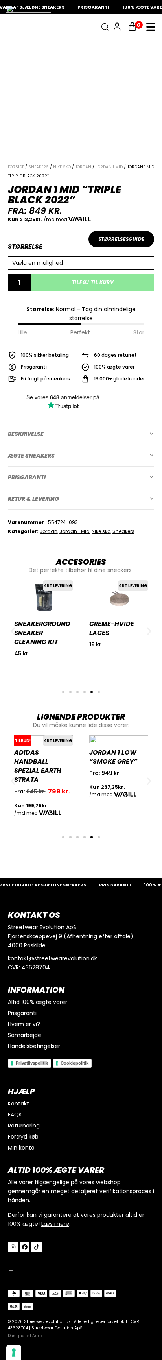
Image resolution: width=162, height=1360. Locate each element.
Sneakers (38, 167)
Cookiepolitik (74, 1063)
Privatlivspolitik (32, 1063)
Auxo (37, 1336)
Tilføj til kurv (93, 282)
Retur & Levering (33, 499)
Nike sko (62, 167)
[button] (81, 434)
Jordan (83, 167)
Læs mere (55, 1224)
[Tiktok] (36, 1247)
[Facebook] (24, 1247)
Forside (16, 167)
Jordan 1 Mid (109, 167)
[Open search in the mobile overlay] (105, 27)
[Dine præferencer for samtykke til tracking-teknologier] (13, 1352)
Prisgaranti (27, 477)
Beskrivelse (26, 434)
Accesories (81, 561)
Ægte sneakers (31, 455)
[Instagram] (13, 1247)
